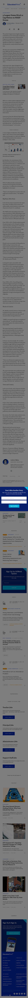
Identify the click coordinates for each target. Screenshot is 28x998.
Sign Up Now (14, 506)
